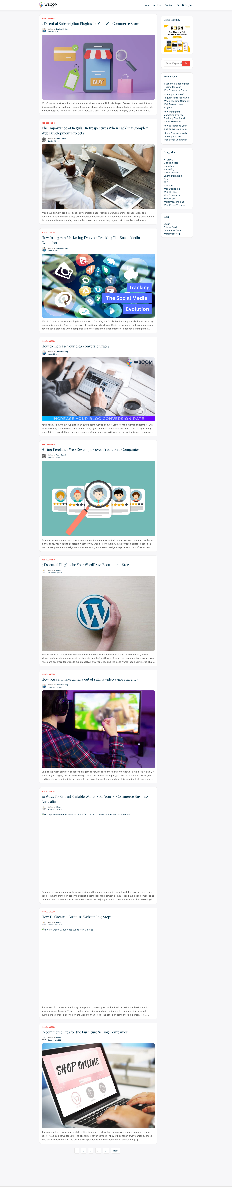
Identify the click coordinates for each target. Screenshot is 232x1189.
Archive (157, 5)
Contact (169, 5)
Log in (188, 5)
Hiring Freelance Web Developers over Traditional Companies (90, 449)
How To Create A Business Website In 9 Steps (77, 916)
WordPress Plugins (174, 202)
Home (147, 5)
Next (115, 1150)
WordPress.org (172, 233)
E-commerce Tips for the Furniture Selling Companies (85, 1032)
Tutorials (168, 185)
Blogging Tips (171, 162)
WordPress (170, 198)
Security (168, 179)
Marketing (169, 169)
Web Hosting (170, 192)
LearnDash (169, 166)
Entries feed (170, 227)
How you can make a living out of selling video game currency (90, 679)
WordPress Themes (174, 205)
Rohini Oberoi (61, 139)
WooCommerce (48, 18)
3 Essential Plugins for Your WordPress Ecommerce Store (86, 564)
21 (106, 1150)
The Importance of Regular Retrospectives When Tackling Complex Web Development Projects (177, 101)
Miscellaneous (48, 233)
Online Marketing (173, 176)
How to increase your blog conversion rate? (75, 346)
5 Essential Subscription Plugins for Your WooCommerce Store (90, 23)
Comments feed (172, 230)
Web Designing (48, 123)
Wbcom (59, 570)
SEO (166, 182)
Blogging (168, 159)
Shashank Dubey (62, 29)
